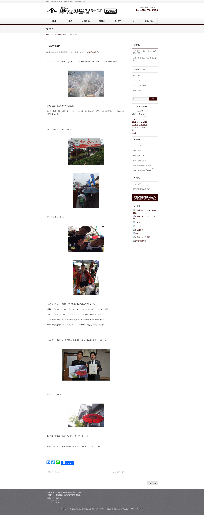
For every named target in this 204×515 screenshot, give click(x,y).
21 (142, 125)
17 (133, 125)
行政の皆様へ (138, 91)
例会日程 (136, 75)
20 (139, 125)
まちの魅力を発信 (119, 472)
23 (146, 125)
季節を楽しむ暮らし (140, 156)
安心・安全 (137, 145)
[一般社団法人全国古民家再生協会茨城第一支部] (81, 11)
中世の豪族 (137, 150)
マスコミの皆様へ (139, 85)
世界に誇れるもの (139, 161)
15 (144, 122)
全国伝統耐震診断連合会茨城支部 (144, 59)
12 (137, 122)
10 (133, 122)
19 (137, 125)
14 (142, 122)
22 (144, 125)
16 (146, 122)
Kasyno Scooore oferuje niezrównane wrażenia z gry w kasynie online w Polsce (144, 168)
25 (135, 127)
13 (139, 122)
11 (135, 122)
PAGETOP (152, 483)
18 (135, 125)
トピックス (137, 184)
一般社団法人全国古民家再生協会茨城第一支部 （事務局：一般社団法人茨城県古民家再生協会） (99, 509)
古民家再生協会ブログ (93, 52)
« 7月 (134, 133)
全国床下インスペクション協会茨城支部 (144, 52)
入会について (138, 80)
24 (133, 127)
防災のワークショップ (54, 472)
